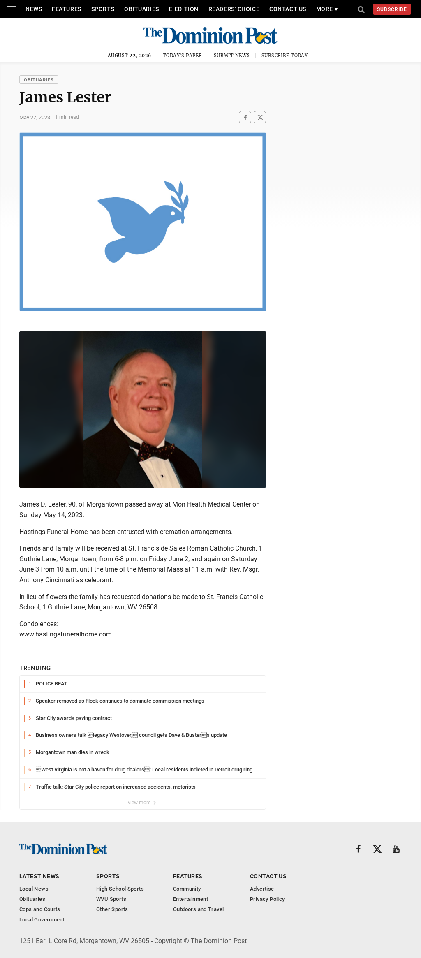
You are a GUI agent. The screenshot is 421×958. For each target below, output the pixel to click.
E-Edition (184, 9)
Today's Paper (182, 55)
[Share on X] (260, 117)
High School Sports (120, 889)
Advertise (262, 889)
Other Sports (112, 909)
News (33, 9)
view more (140, 802)
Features (66, 9)
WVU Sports (111, 899)
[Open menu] (12, 9)
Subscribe (392, 9)
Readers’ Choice (233, 9)
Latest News (39, 876)
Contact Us (287, 9)
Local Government (42, 919)
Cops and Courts (39, 909)
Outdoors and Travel (198, 909)
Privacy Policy (267, 899)
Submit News (232, 55)
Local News (34, 889)
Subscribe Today (284, 55)
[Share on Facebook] (245, 117)
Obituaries (141, 9)
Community (187, 889)
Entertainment (190, 899)
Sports (102, 9)
